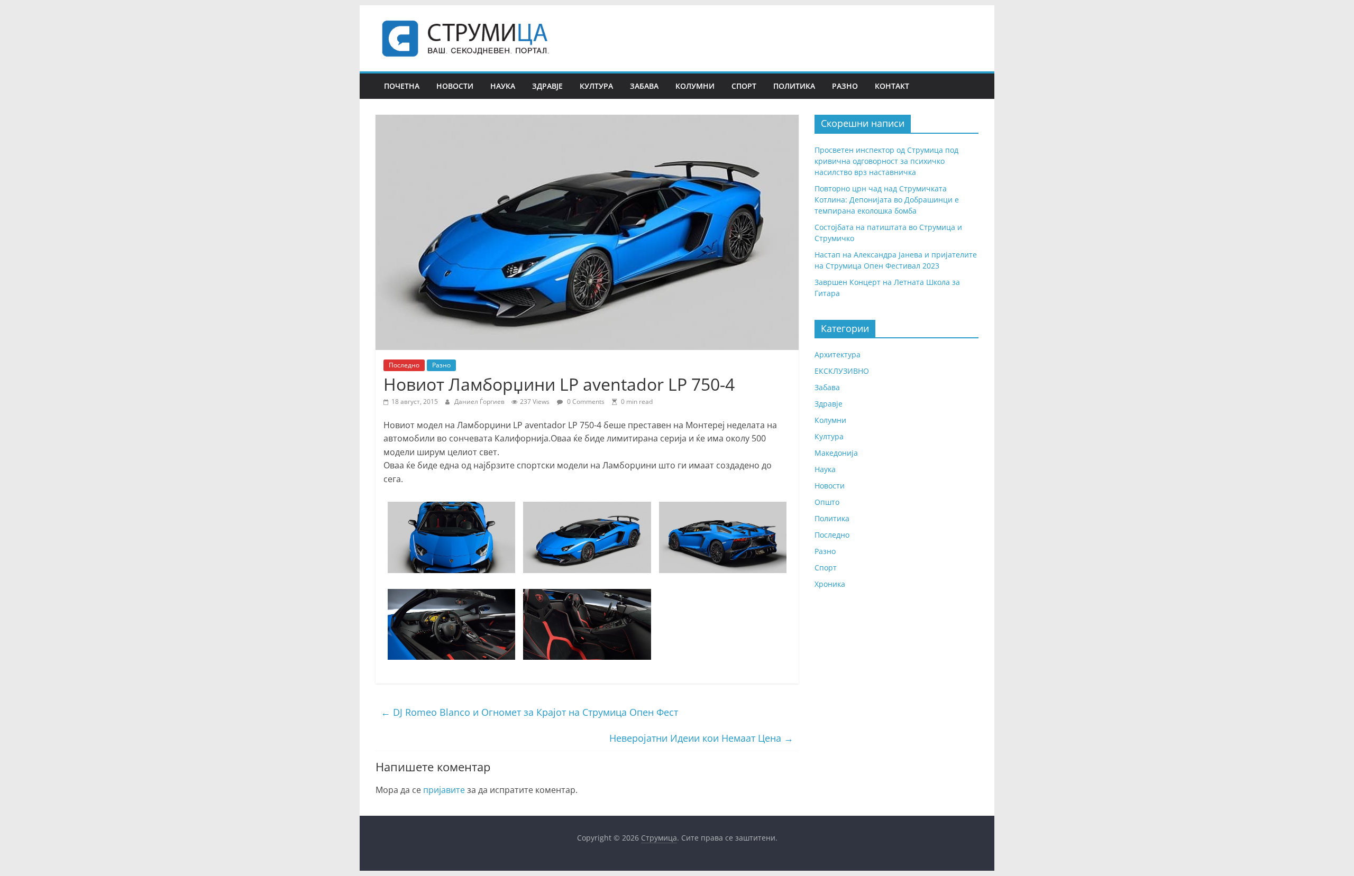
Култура (596, 86)
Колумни (695, 86)
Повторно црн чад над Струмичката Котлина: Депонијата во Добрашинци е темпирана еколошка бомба (887, 199)
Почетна (401, 86)
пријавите (444, 790)
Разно (845, 86)
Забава (644, 86)
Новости (454, 86)
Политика (794, 86)
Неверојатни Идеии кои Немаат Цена (701, 738)
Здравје (547, 86)
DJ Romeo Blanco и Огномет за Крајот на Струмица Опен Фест (529, 712)
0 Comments (585, 401)
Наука (502, 86)
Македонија (836, 453)
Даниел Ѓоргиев (480, 401)
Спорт (743, 86)
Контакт (892, 86)
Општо (827, 502)
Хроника (830, 584)
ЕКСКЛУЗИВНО (842, 371)
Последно (404, 365)
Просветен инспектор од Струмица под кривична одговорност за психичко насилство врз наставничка (886, 161)
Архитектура (838, 354)
